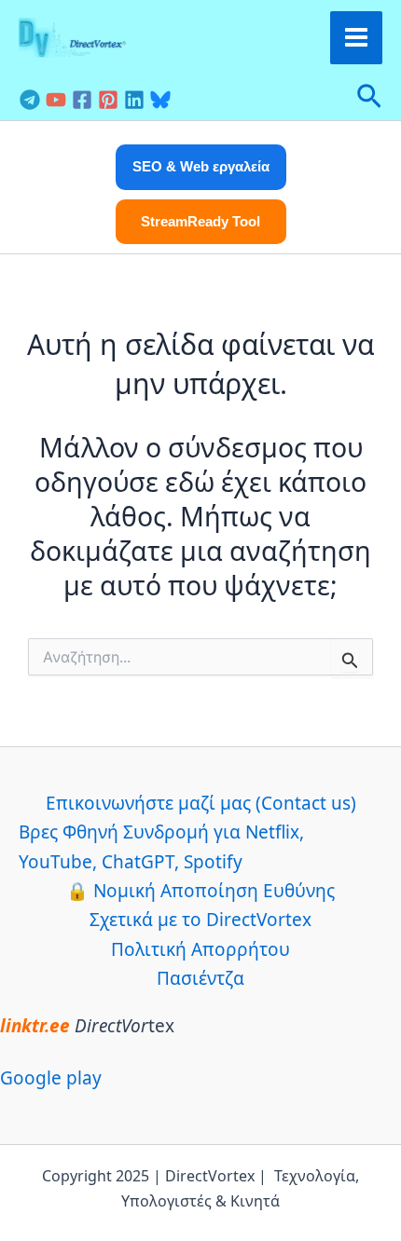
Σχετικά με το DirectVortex (200, 919)
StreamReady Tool (200, 221)
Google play (51, 1078)
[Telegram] (30, 100)
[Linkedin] (134, 100)
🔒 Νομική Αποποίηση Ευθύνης (200, 891)
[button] (369, 97)
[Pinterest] (108, 100)
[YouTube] (56, 100)
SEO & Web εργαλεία (201, 166)
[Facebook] (82, 100)
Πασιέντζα (200, 978)
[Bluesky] (160, 100)
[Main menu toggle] (356, 37)
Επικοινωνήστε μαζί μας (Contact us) (201, 803)
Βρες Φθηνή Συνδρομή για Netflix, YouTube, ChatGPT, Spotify (161, 846)
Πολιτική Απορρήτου (200, 949)
